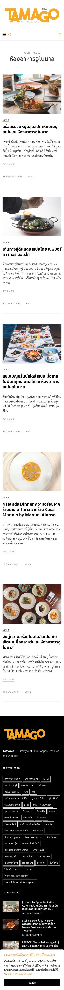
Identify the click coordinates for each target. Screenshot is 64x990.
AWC (26, 791)
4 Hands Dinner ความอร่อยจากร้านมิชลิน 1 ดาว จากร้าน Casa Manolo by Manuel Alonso (31, 509)
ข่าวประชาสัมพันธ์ (12, 804)
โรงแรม (29, 869)
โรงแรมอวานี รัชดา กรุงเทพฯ (16, 875)
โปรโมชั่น (54, 862)
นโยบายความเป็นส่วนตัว (20, 973)
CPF (33, 791)
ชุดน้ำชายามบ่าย (11, 811)
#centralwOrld (12, 779)
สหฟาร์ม (48, 824)
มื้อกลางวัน (27, 817)
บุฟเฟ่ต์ (52, 811)
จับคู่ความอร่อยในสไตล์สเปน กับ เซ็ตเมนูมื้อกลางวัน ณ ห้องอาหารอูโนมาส (32, 642)
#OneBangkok (31, 779)
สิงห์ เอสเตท (38, 830)
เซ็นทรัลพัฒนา (52, 837)
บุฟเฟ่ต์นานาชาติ (11, 817)
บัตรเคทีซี (41, 811)
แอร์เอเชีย (41, 862)
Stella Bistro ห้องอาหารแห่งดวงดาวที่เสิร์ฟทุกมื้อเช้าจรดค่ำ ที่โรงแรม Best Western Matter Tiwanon (39, 926)
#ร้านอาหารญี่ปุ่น (11, 791)
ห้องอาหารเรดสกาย (33, 837)
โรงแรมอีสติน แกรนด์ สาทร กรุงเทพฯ (19, 882)
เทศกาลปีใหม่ (27, 856)
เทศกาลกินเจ (38, 849)
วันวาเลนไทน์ (10, 824)
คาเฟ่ (26, 804)
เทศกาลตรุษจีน (10, 856)
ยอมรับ (32, 982)
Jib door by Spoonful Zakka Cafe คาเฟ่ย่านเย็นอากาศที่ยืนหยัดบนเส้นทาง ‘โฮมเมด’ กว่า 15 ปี (40, 905)
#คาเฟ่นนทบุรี (10, 785)
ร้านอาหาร (41, 817)
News (6, 120)
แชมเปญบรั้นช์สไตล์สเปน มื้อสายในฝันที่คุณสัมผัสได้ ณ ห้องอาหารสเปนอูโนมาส (31, 381)
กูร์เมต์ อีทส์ (53, 798)
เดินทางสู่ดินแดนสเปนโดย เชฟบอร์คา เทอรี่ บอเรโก (32, 252)
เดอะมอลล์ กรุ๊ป (10, 843)
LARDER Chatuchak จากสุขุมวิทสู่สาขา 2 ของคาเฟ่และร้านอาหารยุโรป (40, 944)
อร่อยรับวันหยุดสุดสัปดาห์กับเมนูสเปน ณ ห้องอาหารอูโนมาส (30, 129)
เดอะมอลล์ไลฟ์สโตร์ (30, 843)
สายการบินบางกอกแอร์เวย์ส (16, 830)
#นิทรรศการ (44, 785)
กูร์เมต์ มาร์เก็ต (38, 798)
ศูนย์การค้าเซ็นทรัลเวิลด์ (30, 824)
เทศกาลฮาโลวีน (11, 862)
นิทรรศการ (27, 811)
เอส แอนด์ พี (27, 862)
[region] (32, 969)
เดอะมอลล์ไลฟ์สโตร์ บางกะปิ (16, 849)
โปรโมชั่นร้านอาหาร (12, 869)
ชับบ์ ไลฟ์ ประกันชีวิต (42, 804)
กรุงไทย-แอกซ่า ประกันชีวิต (15, 798)
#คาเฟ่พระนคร (27, 785)
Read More (9, 163)
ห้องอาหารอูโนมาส (12, 837)
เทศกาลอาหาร (44, 856)
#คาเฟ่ (46, 779)
